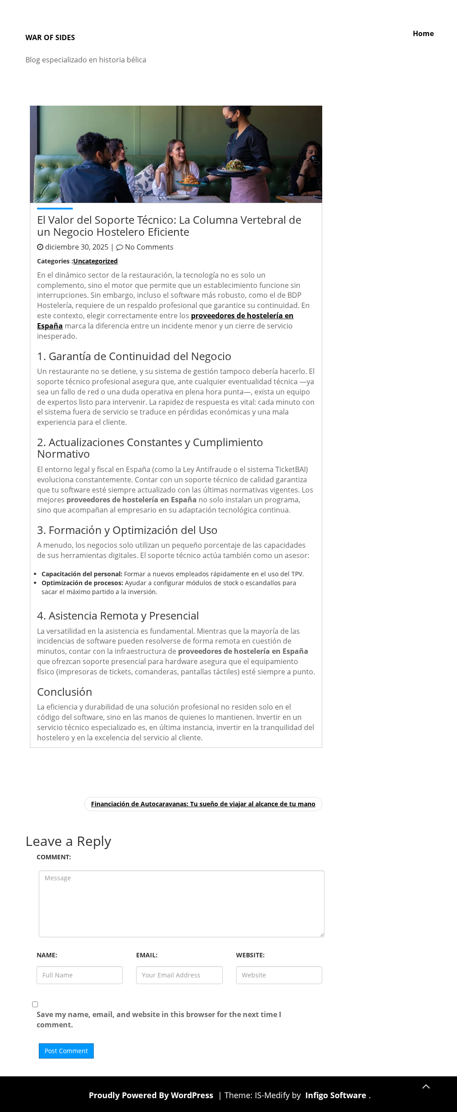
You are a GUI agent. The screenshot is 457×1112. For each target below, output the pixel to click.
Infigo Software (335, 1095)
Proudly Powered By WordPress (152, 1095)
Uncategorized (95, 261)
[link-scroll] (426, 1085)
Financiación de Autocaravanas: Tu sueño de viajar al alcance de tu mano (203, 804)
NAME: (47, 955)
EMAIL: (147, 955)
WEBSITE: (250, 955)
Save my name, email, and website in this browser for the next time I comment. (159, 1019)
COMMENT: (54, 857)
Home (423, 33)
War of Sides (50, 37)
